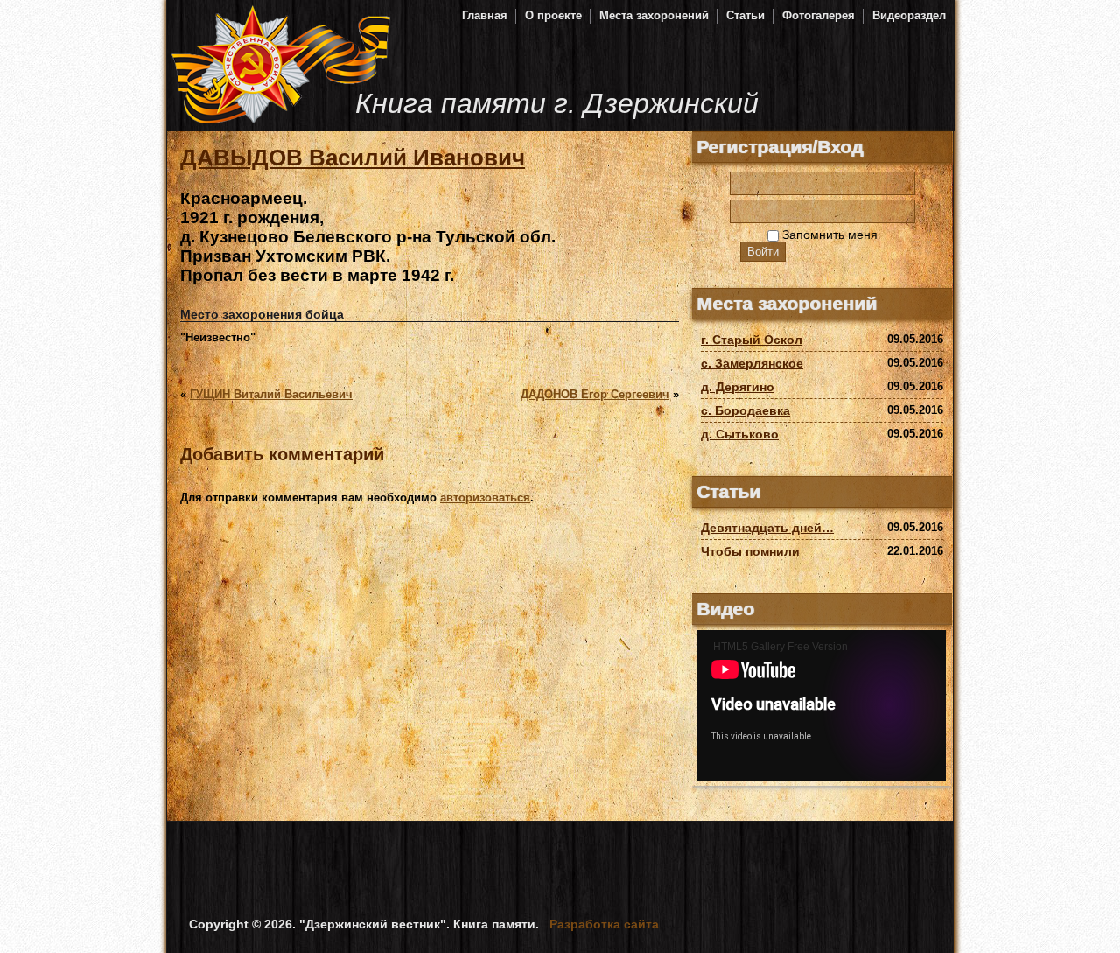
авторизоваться (485, 497)
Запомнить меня (828, 235)
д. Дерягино (737, 387)
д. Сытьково (740, 434)
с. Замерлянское (752, 363)
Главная (485, 15)
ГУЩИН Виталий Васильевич (271, 394)
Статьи (745, 15)
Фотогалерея (818, 15)
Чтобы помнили (750, 551)
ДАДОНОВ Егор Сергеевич (595, 394)
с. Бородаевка (745, 410)
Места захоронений (654, 15)
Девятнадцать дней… (767, 528)
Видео (725, 609)
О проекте (553, 15)
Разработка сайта (604, 924)
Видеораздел (909, 15)
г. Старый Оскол (751, 340)
